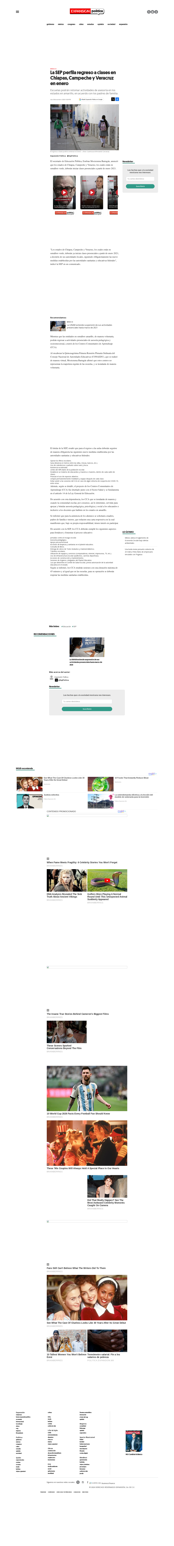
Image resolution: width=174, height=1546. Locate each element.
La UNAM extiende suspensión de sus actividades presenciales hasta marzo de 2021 (89, 326)
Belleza (18, 1469)
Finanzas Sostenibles (85, 1412)
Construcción (52, 1451)
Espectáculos (20, 1460)
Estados (18, 1449)
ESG (17, 1428)
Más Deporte (83, 1449)
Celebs (50, 1424)
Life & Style (53, 1430)
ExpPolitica (78, 1482)
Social (49, 1469)
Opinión (18, 1451)
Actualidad (83, 1426)
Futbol (81, 1439)
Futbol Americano (85, 1444)
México (53, 69)
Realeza (18, 1462)
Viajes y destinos (84, 1464)
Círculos (18, 1464)
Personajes (83, 1467)
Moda (17, 1467)
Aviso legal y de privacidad (64, 1492)
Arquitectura (51, 1457)
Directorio (85, 1492)
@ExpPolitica (72, 156)
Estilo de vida (52, 1426)
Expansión (20, 1412)
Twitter (149, 12)
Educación (67, 626)
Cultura (50, 1412)
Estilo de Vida (84, 1471)
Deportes (50, 1437)
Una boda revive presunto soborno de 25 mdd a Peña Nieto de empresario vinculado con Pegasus (139, 552)
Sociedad (111, 24)
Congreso (19, 1444)
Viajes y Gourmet (21, 1471)
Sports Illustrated (87, 1437)
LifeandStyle (19, 1433)
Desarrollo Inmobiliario (54, 1453)
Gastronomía (83, 1460)
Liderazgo (82, 1428)
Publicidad (43, 1492)
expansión (123, 24)
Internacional (20, 1421)
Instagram (152, 12)
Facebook (156, 12)
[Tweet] (113, 99)
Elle (49, 1417)
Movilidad (51, 1473)
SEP (74, 626)
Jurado (81, 1473)
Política (19, 1437)
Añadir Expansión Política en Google (92, 99)
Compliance (51, 1492)
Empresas (19, 1415)
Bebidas (82, 1462)
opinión (101, 24)
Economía (19, 1419)
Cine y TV (50, 1439)
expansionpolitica (83, 1482)
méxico (61, 24)
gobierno (50, 24)
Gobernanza (51, 1471)
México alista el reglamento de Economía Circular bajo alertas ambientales (136, 540)
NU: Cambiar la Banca (134, 1454)
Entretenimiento (53, 1435)
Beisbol (82, 1442)
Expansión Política (61, 677)
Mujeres (18, 1431)
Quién (18, 1458)
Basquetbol (83, 1446)
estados (90, 24)
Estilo (49, 1432)
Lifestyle (82, 1451)
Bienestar (82, 1469)
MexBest (83, 1457)
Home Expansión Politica (23, 1417)
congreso (71, 24)
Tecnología (19, 1424)
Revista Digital (84, 1453)
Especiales (83, 1433)
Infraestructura (52, 1455)
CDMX (81, 24)
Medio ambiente (53, 1466)
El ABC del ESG (84, 1417)
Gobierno (19, 1439)
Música (50, 1442)
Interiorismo (51, 1460)
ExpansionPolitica (87, 1482)
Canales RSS (77, 1492)
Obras (17, 1426)
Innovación (83, 1415)
